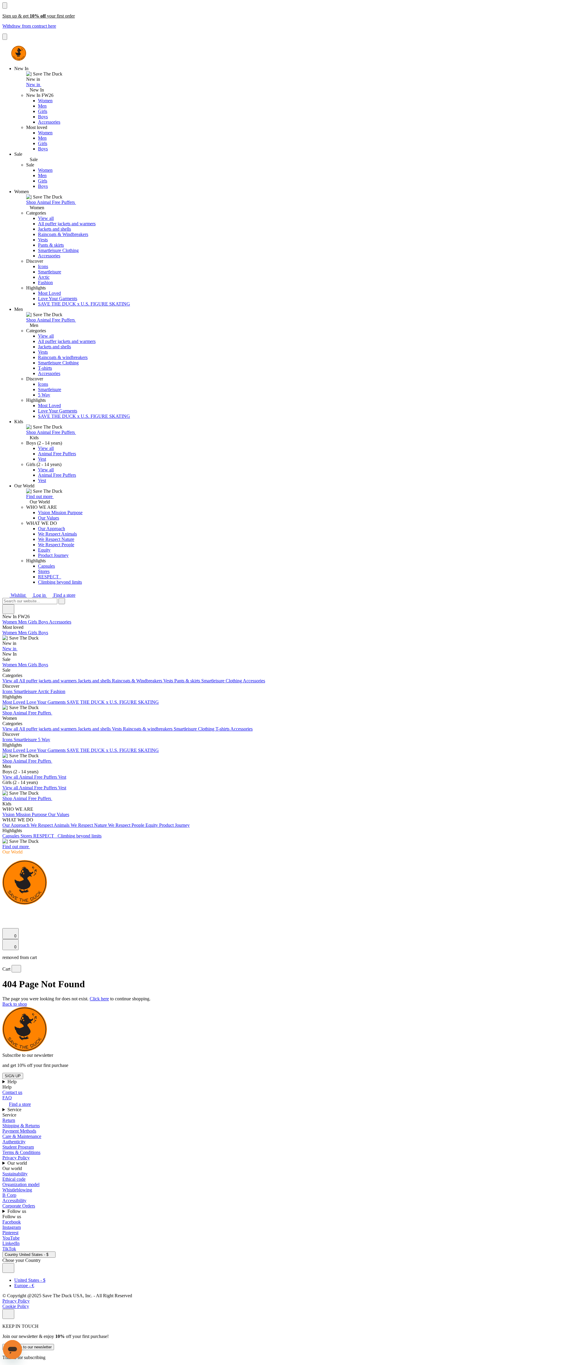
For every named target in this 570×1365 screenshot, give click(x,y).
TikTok (9, 1248)
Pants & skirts (51, 245)
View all (46, 218)
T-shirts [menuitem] (223, 728)
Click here (99, 998)
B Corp (9, 1195)
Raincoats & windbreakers (63, 357)
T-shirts (45, 368)
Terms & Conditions (21, 1152)
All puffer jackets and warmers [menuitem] (48, 680)
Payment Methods (19, 1130)
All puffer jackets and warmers (67, 223)
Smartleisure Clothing (58, 250)
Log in (39, 595)
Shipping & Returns (21, 1125)
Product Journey (53, 555)
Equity (44, 549)
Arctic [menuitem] (44, 691)
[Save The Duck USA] (18, 53)
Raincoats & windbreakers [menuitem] (148, 728)
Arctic (44, 277)
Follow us (17, 1211)
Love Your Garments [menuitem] (46, 702)
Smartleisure (49, 271)
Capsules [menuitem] (11, 835)
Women (45, 100)
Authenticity (14, 1141)
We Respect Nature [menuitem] (89, 825)
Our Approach (51, 528)
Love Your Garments (57, 298)
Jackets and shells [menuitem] (95, 680)
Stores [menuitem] (26, 835)
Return (8, 1120)
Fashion (45, 282)
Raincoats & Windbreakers (63, 234)
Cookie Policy (15, 1306)
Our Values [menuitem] (58, 814)
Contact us (12, 1092)
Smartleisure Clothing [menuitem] (222, 680)
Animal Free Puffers (57, 453)
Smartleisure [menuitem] (26, 691)
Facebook (11, 1221)
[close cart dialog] (16, 968)
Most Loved (49, 293)
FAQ (7, 1097)
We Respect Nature (56, 539)
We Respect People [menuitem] (126, 825)
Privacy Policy (16, 1157)
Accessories (49, 122)
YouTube (11, 1237)
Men (42, 105)
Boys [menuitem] (43, 621)
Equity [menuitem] (152, 825)
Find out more (40, 496)
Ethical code (14, 1179)
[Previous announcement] (4, 5)
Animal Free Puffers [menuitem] (38, 777)
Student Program (18, 1147)
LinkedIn (11, 1243)
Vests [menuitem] (168, 680)
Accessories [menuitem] (60, 621)
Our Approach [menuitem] (16, 825)
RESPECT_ (49, 576)
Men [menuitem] (23, 621)
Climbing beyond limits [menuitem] (80, 835)
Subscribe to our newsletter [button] (27, 1055)
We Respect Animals (57, 533)
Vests (43, 239)
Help (12, 1081)
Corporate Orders (18, 1205)
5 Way (44, 394)
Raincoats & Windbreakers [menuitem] (137, 680)
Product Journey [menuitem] (174, 825)
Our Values (48, 517)
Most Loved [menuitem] (14, 702)
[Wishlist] (6, 925)
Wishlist (18, 595)
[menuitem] (285, 635)
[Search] (5, 910)
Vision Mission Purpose (60, 512)
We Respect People (56, 544)
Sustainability (15, 1173)
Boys (43, 116)
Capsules (46, 566)
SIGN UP (13, 1076)
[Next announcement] (4, 37)
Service (15, 1109)
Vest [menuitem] (62, 777)
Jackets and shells (54, 229)
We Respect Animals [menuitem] (51, 825)
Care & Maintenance (21, 1136)
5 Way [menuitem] (44, 739)
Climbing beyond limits (60, 582)
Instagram (11, 1227)
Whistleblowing (17, 1189)
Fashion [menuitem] (57, 691)
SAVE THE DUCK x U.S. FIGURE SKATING (84, 303)
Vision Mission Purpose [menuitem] (25, 814)
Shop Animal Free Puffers (51, 202)
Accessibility (14, 1200)
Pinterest (10, 1232)
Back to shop (14, 1004)
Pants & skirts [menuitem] (187, 680)
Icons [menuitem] (8, 691)
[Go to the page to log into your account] (5, 917)
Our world (17, 1163)
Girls (42, 111)
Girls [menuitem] (33, 621)
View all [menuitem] (10, 680)
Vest (42, 459)
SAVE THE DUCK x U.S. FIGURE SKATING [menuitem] (113, 702)
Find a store (63, 595)
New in (33, 84)
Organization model (20, 1184)
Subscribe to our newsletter (28, 1347)
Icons (43, 266)
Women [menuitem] (10, 621)
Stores (44, 571)
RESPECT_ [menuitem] (45, 835)
